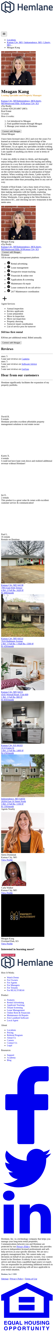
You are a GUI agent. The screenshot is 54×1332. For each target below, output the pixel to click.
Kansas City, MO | (15, 42)
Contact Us (12, 1043)
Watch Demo (13, 977)
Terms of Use (31, 1279)
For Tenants (12, 988)
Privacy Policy (23, 1246)
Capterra (25, 359)
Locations (11, 40)
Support (10, 1055)
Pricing (10, 1032)
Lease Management (16, 1010)
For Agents (12, 982)
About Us (11, 1038)
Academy (11, 1057)
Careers (10, 1040)
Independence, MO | (33, 42)
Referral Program (15, 1035)
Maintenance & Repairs (17, 1015)
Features (11, 1000)
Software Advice (29, 364)
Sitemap (4, 1279)
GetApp (25, 369)
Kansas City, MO (9, 101)
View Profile (7, 860)
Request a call (8, 955)
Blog (9, 1060)
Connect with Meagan (11, 131)
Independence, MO (26, 101)
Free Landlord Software (18, 1018)
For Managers (13, 985)
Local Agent (12, 1020)
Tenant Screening (15, 1007)
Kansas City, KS (31, 103)
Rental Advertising (15, 1002)
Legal (9, 1045)
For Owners (12, 980)
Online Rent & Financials (18, 1013)
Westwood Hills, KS (14, 103)
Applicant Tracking (15, 1005)
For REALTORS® (15, 990)
